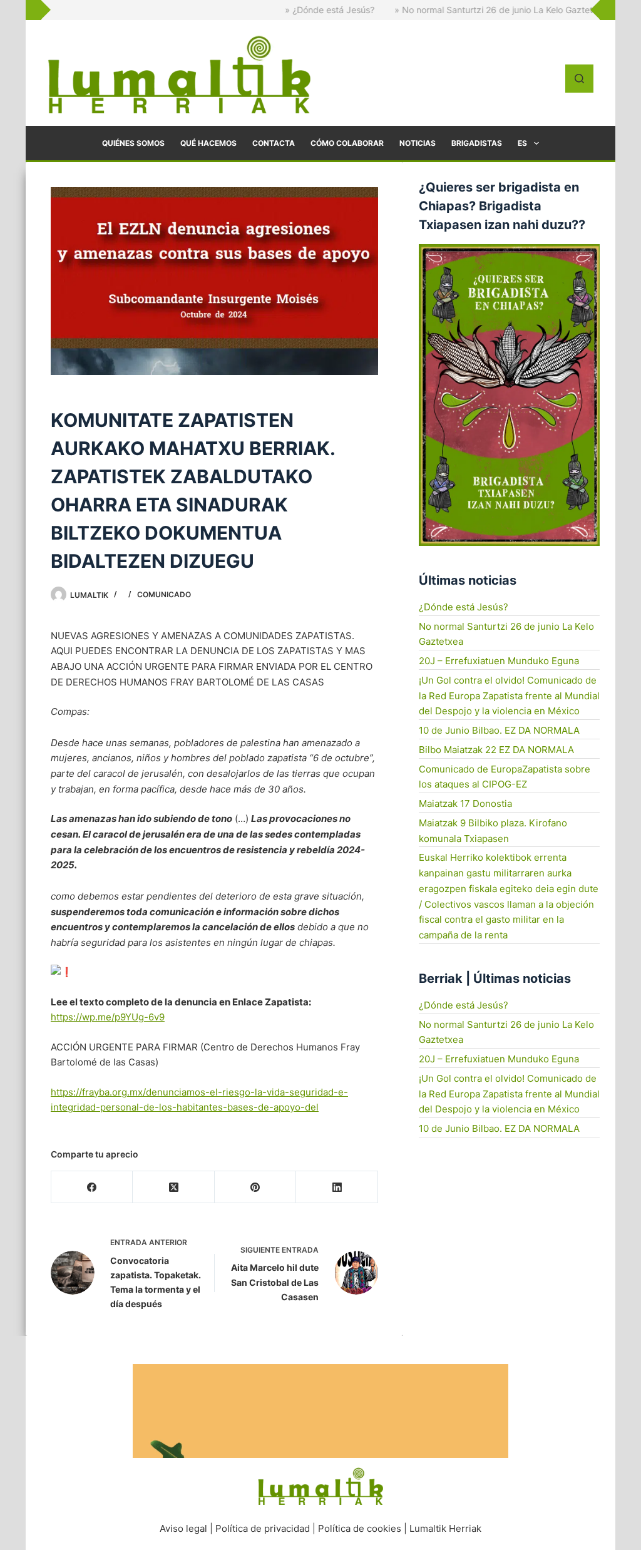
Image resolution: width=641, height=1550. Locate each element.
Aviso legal (183, 1528)
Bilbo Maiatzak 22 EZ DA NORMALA (496, 750)
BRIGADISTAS (476, 143)
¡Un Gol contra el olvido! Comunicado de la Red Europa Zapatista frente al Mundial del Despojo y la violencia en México (509, 695)
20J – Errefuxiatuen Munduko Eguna (499, 661)
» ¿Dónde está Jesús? (297, 9)
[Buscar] (579, 78)
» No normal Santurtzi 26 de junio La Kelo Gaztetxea (469, 9)
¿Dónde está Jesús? (463, 607)
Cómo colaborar (347, 143)
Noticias (417, 143)
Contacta (273, 143)
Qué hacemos (208, 143)
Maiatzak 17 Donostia (465, 803)
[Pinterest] (255, 1187)
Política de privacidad (262, 1528)
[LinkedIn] (336, 1187)
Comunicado (164, 594)
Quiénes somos (133, 143)
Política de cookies (359, 1528)
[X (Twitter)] (173, 1187)
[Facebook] (92, 1187)
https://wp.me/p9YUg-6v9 (108, 1017)
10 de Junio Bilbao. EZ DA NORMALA (499, 730)
